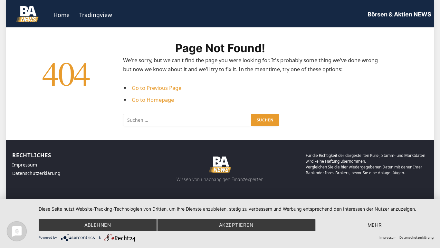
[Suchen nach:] (187, 120)
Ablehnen (97, 225)
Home (61, 15)
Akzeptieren (236, 225)
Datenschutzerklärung (416, 237)
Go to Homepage (153, 99)
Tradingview (95, 15)
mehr (375, 225)
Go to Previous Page (156, 87)
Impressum (388, 237)
